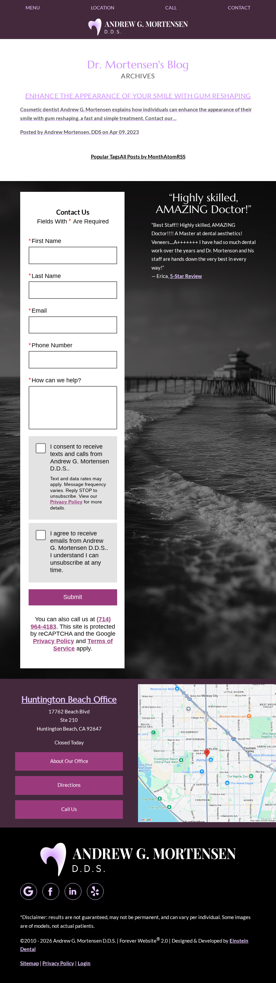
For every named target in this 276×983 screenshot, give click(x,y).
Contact (239, 7)
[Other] (95, 891)
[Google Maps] (28, 891)
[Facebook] (50, 891)
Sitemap (29, 963)
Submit (72, 597)
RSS (181, 156)
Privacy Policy (66, 501)
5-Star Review (186, 276)
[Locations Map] (207, 752)
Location (102, 7)
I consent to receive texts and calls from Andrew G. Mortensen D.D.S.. (79, 477)
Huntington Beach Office (69, 699)
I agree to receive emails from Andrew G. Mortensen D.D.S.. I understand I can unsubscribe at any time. (79, 551)
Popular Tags (105, 156)
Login (84, 963)
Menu (33, 7)
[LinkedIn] (73, 891)
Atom (170, 156)
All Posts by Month (142, 156)
